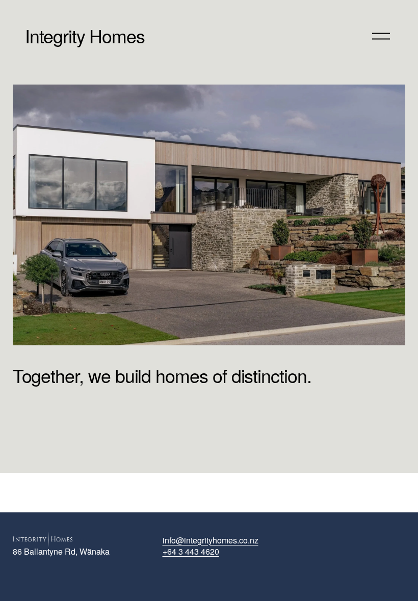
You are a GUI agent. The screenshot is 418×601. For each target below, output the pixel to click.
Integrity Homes (85, 35)
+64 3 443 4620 (191, 552)
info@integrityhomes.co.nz (210, 540)
